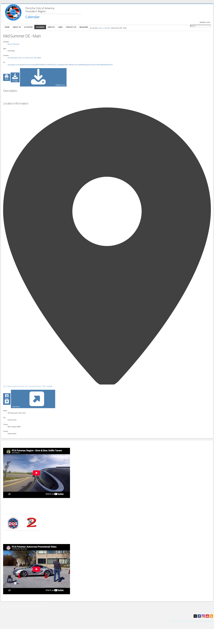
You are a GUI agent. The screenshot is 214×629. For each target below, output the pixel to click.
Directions (16, 406)
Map (6, 398)
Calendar (107, 28)
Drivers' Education (13, 44)
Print (6, 79)
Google (15, 81)
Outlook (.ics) (60, 85)
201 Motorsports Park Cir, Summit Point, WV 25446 (27, 386)
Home (100, 28)
